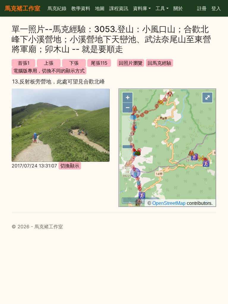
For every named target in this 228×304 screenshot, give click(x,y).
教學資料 (80, 8)
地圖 (99, 8)
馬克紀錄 (57, 8)
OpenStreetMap (169, 203)
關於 (178, 8)
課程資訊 (118, 8)
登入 (216, 8)
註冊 (202, 8)
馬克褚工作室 (22, 8)
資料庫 (140, 8)
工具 (160, 8)
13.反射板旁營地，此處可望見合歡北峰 (58, 81)
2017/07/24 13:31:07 (34, 166)
